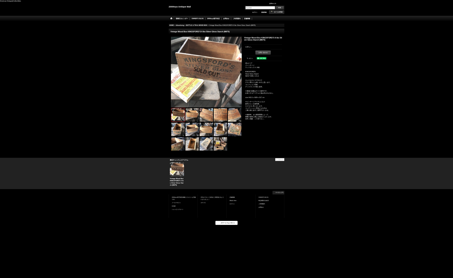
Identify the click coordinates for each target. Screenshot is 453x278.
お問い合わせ (263, 52)
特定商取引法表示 (263, 200)
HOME (174, 206)
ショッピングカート (177, 209)
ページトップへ (279, 192)
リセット (280, 159)
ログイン (254, 12)
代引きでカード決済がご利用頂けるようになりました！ (212, 198)
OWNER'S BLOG (263, 197)
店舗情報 (232, 197)
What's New (233, 200)
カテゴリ (203, 202)
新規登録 (264, 12)
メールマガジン (176, 202)
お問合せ (261, 207)
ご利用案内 (261, 204)
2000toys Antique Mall (180, 7)
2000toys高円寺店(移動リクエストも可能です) (184, 198)
